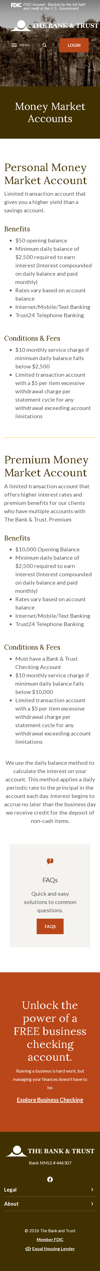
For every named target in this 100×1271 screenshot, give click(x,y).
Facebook (50, 1179)
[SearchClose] (45, 45)
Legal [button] (10, 1190)
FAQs (50, 926)
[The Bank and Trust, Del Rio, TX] (54, 25)
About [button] (11, 1204)
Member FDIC (50, 1239)
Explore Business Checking (50, 1099)
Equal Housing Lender (53, 1248)
